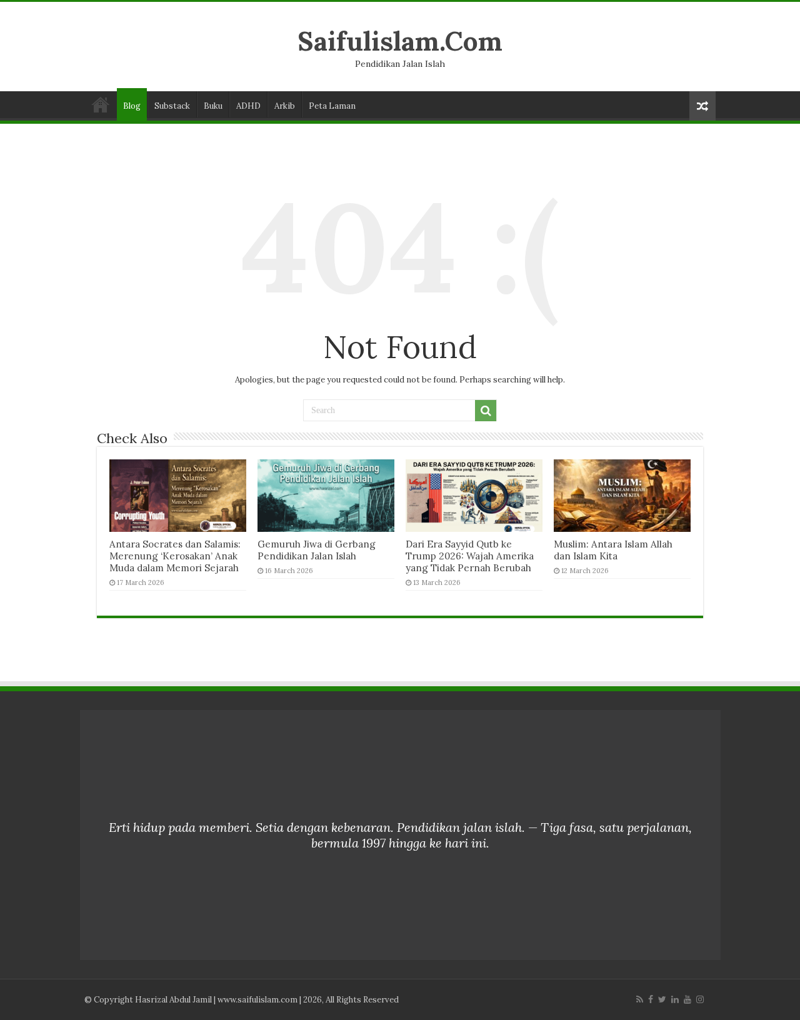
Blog (132, 106)
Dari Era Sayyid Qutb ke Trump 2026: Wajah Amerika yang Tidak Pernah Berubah (470, 556)
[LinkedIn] (675, 999)
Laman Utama (100, 104)
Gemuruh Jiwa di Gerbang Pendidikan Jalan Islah (317, 550)
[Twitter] (662, 999)
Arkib (284, 106)
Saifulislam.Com (400, 41)
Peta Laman (332, 106)
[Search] (485, 410)
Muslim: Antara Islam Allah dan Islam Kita (613, 550)
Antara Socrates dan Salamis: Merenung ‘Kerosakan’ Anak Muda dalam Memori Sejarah (175, 556)
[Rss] (639, 999)
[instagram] (700, 999)
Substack (172, 106)
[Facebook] (650, 999)
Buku (213, 106)
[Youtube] (687, 999)
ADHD (248, 106)
